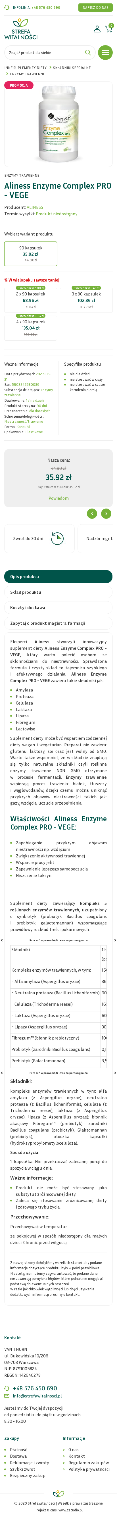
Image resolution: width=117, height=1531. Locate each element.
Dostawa (18, 1456)
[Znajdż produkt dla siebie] (88, 52)
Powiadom (59, 498)
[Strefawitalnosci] (20, 28)
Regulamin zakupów (88, 1462)
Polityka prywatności (89, 1469)
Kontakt (76, 1456)
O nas (73, 1449)
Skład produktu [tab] (25, 592)
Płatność (18, 1449)
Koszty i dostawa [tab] (27, 607)
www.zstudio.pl (70, 1510)
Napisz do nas (95, 7)
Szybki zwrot (22, 1469)
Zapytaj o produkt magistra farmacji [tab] (47, 623)
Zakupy (11, 1438)
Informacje (74, 1438)
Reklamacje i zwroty (29, 1462)
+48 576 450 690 (46, 7)
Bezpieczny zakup (27, 1475)
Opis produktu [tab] (24, 576)
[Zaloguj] (97, 30)
